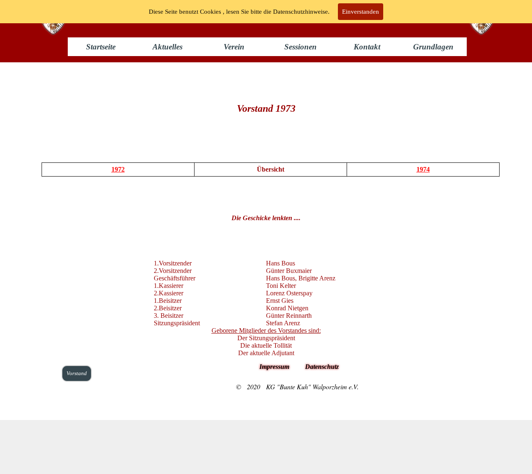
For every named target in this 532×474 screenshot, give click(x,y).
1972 (118, 169)
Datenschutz (322, 366)
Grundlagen (433, 46)
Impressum (274, 366)
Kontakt (367, 46)
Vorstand (76, 373)
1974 (423, 169)
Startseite (101, 46)
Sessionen (300, 46)
